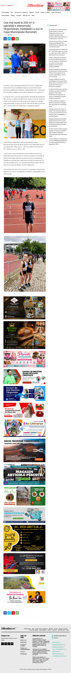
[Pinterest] (13, 38)
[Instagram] (5, 643)
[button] (10, 5)
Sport (9, 19)
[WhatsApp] (17, 38)
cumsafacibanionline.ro (59, 656)
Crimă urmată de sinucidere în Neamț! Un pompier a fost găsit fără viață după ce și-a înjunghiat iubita (58, 103)
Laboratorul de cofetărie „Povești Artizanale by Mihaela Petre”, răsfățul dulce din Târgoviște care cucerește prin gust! (58, 44)
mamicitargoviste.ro (58, 644)
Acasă (4, 19)
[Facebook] (5, 38)
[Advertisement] (24, 80)
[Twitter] (9, 38)
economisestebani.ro (58, 649)
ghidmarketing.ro (57, 654)
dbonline (10, 34)
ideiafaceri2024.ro (57, 647)
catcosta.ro (55, 651)
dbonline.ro (55, 642)
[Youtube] (12, 643)
